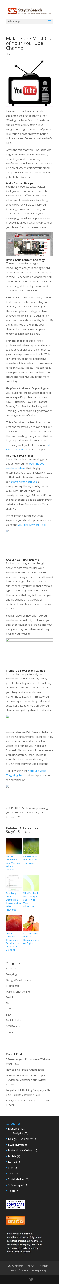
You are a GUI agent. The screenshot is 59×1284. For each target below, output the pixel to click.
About (31, 1265)
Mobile (10, 997)
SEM (8, 53)
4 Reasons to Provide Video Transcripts (30, 859)
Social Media (13, 1020)
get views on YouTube (24, 481)
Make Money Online (18, 991)
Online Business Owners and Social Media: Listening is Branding (12, 941)
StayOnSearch (15, 1265)
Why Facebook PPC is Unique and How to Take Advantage (30, 900)
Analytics (11, 968)
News (9, 1003)
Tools (9, 1032)
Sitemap (43, 1265)
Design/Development (18, 980)
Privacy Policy (39, 1270)
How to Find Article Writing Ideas (25, 1069)
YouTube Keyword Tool (32, 525)
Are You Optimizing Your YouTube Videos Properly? (13, 863)
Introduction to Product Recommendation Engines (31, 938)
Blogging (11, 974)
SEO (8, 1014)
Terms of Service (18, 1270)
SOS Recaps (13, 1026)
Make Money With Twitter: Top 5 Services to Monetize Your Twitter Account (26, 1080)
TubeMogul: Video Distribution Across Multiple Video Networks (14, 901)
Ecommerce (13, 985)
